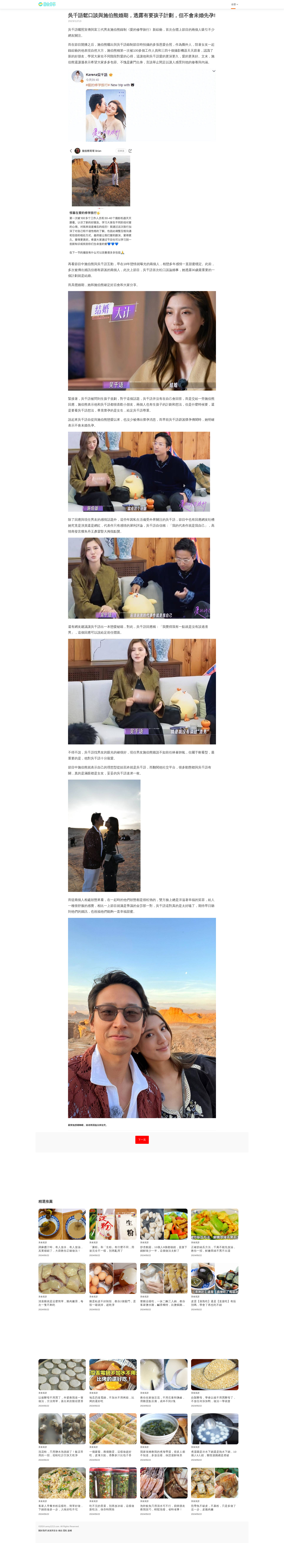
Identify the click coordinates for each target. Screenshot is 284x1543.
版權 (70, 1530)
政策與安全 (52, 1530)
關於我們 (42, 1530)
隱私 (65, 1530)
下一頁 (142, 1139)
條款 (60, 1530)
